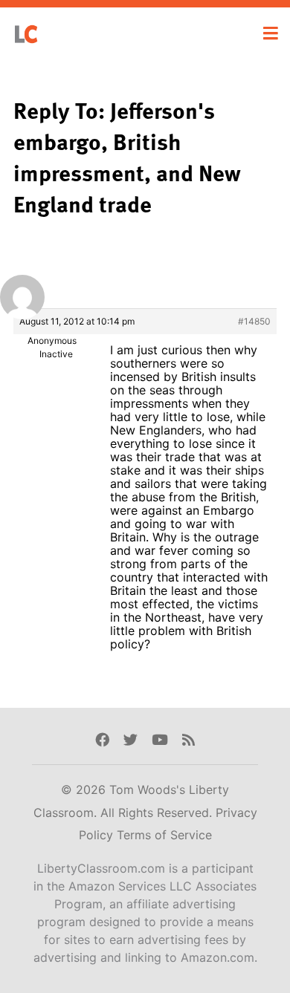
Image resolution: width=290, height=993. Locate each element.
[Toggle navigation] (270, 33)
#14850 (254, 321)
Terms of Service (164, 834)
